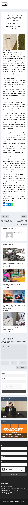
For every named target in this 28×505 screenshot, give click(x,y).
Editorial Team (13, 26)
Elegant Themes (13, 501)
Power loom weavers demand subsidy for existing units (14, 264)
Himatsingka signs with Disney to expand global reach (12, 328)
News (14, 28)
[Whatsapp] (12, 204)
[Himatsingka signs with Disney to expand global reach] (14, 319)
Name (3, 373)
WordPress (14, 503)
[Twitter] (7, 204)
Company (3, 456)
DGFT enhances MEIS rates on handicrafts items (11, 285)
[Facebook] (4, 204)
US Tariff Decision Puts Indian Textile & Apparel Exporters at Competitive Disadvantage (14, 307)
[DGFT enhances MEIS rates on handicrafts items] (14, 275)
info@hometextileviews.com (13, 494)
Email (3, 379)
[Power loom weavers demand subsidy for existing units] (14, 254)
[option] (14, 409)
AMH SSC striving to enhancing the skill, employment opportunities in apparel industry (13, 414)
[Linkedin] (9, 204)
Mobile (3, 461)
